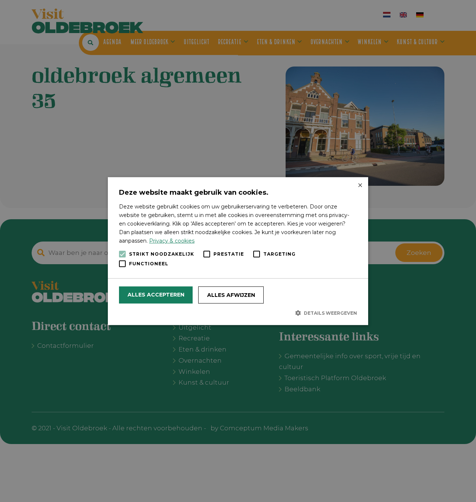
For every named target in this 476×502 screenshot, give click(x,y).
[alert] (238, 251)
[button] (238, 313)
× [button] (360, 185)
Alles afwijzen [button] (231, 295)
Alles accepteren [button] (156, 294)
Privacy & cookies (171, 240)
